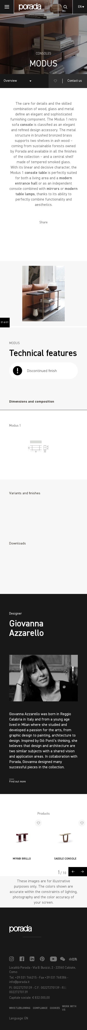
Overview (10, 80)
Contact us (74, 80)
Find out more (17, 781)
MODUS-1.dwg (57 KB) (34, 575)
